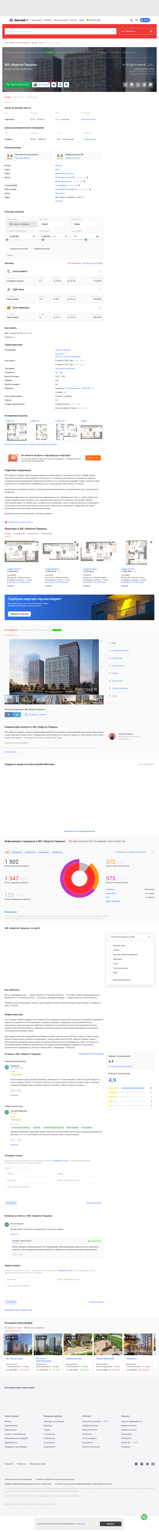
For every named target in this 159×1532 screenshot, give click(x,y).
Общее (8, 97)
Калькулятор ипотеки (95, 1421)
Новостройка (12, 219)
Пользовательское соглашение (18, 1479)
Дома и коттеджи (61, 20)
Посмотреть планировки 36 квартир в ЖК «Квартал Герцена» (31, 444)
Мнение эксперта (128, 1426)
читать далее (10, 752)
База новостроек (23, 43)
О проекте (9, 1464)
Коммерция (103, 52)
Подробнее (80, 1524)
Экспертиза (126, 1438)
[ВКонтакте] (9, 714)
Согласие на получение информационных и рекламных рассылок (83, 1484)
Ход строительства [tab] (48, 630)
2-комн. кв (36, 421)
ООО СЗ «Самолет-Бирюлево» (68, 357)
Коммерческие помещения (16, 1438)
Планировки (61, 52)
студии (85, 421)
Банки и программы (91, 1447)
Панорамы (125, 1447)
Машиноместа (11, 1442)
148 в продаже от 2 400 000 (78, 388)
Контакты (21, 1464)
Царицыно (62, 185)
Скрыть (10, 255)
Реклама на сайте (38, 1464)
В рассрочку (87, 1442)
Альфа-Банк (111, 893)
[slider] (7, 239)
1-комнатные (49, 1434)
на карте (59, 201)
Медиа (81, 20)
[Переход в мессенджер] (153, 1464)
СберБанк (110, 889)
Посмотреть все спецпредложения (79, 831)
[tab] (8, 535)
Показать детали (22, 158)
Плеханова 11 (132, 1358)
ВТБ (108, 897)
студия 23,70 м (14, 569)
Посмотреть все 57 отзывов (91, 1054)
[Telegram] (17, 714)
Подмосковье (11, 1430)
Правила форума (93, 1203)
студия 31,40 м (90, 569)
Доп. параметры (128, 31)
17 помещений (89, 139)
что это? (28, 333)
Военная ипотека (89, 1430)
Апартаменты (49, 1447)
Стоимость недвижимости (17, 231)
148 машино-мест (88, 119)
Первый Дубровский (105, 1358)
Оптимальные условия (93, 263)
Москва (34, 43)
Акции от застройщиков (15, 1434)
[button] (101, 641)
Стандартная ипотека (18, 249)
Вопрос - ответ (130, 52)
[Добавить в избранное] (131, 84)
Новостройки (36, 20)
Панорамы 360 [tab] (26, 630)
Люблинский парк (74, 1358)
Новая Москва (11, 1426)
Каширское (60, 193)
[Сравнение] (125, 84)
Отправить (11, 1203)
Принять (110, 1524)
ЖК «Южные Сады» (14, 1358)
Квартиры (48, 20)
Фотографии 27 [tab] (11, 630)
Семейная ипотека (42, 249)
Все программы (75, 263)
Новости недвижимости (131, 1421)
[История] (131, 20)
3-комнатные (49, 1442)
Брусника (59, 354)
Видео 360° (129, 1442)
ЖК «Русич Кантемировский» (44, 1359)
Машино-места (86, 52)
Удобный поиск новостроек (19, 31)
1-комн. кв (11, 421)
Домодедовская (65, 181)
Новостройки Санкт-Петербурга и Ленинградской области (30, 1504)
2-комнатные (49, 1438)
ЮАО (41, 43)
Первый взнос (44, 231)
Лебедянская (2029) (66, 177)
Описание (9, 52)
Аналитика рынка (129, 1430)
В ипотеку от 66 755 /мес (94, 582)
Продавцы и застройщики (16, 1447)
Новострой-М (10, 43)
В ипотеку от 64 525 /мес (56, 582)
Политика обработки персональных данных (55, 1479)
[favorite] (136, 20)
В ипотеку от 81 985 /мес (132, 582)
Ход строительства (41, 52)
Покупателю (126, 1434)
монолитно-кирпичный (65, 368)
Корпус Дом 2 (32, 97)
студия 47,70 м (128, 569)
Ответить (14, 1095)
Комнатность (76, 219)
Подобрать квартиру (19, 614)
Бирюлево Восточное (64, 173)
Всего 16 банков (113, 901)
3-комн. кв (60, 421)
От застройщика (89, 1438)
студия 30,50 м (52, 569)
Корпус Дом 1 (19, 97)
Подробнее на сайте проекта (20, 522)
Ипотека (73, 20)
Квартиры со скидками (54, 1421)
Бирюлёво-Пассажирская (66, 189)
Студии (47, 1430)
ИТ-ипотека (87, 1434)
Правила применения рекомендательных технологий (28, 1484)
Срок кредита (76, 231)
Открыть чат (93, 458)
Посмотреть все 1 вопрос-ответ (19, 1310)
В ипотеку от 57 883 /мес (18, 582)
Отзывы (116, 52)
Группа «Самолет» (63, 350)
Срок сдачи (43, 219)
